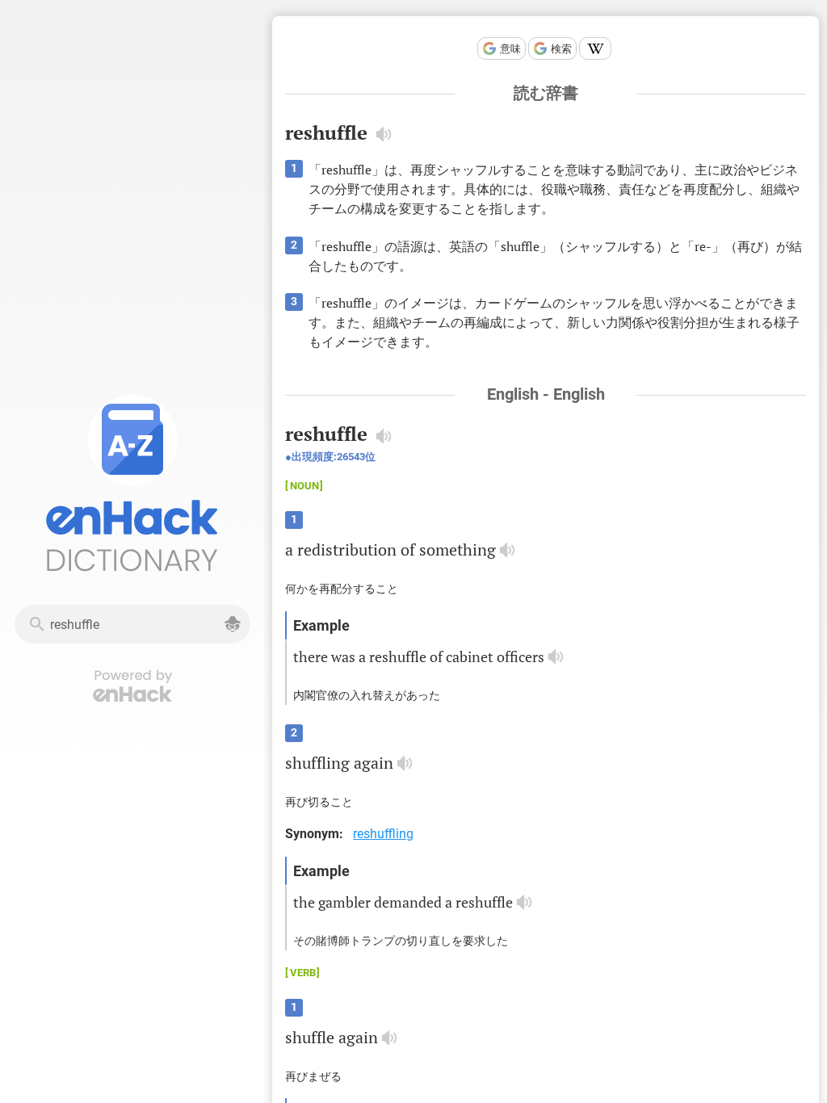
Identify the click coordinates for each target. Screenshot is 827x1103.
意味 (510, 49)
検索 (561, 49)
